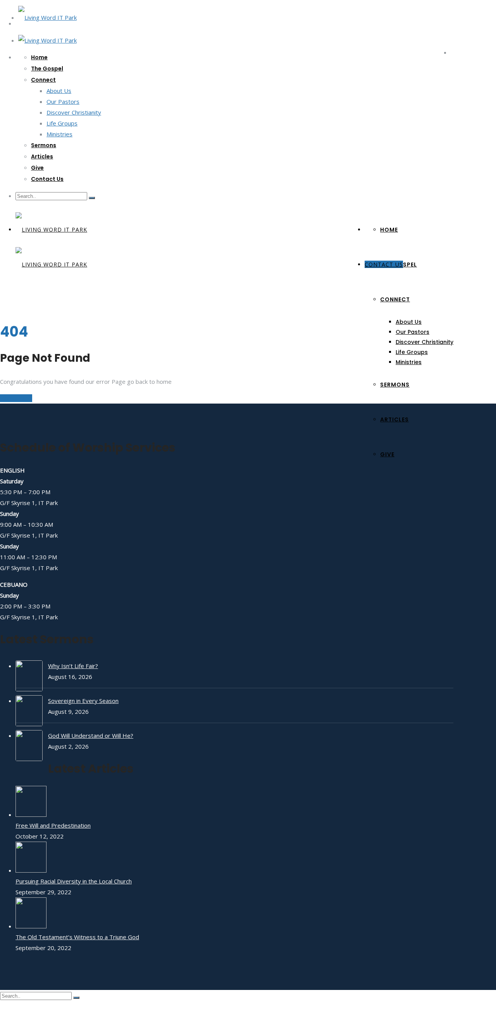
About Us (58, 91)
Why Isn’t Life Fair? (73, 666)
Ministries (59, 134)
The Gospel (47, 68)
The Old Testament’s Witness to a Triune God (77, 937)
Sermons (43, 145)
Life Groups (62, 123)
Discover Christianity (73, 112)
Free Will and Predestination (53, 825)
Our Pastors (62, 101)
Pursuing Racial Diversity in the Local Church (74, 881)
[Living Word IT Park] (47, 17)
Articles (42, 156)
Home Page (16, 398)
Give (37, 168)
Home (39, 57)
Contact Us (47, 179)
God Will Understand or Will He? (90, 735)
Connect (43, 80)
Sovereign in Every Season (83, 701)
